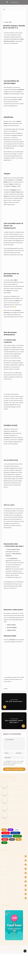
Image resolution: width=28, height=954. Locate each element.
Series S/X (17, 836)
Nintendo (5, 833)
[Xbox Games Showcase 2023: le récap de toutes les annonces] (4, 792)
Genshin (6, 688)
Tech (11, 839)
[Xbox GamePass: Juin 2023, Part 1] (4, 807)
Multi (10, 829)
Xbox (4, 842)
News (17, 829)
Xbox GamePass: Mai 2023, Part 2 (17, 814)
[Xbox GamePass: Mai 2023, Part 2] (4, 815)
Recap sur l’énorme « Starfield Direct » (17, 785)
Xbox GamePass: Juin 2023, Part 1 (17, 807)
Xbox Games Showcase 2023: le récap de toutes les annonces (17, 792)
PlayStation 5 (7, 836)
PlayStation (15, 833)
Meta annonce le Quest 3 (15, 799)
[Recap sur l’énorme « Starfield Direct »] (4, 785)
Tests (18, 839)
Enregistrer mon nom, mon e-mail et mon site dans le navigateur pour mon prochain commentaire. (13, 763)
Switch (5, 839)
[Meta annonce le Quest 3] (4, 800)
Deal (4, 829)
